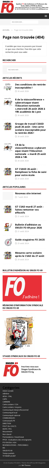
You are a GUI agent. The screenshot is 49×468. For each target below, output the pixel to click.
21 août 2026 (23, 178)
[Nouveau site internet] (8, 196)
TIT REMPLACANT (9, 456)
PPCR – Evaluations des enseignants (17, 440)
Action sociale (8, 391)
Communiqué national (11, 415)
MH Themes (26, 465)
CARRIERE (6, 402)
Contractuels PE (9, 421)
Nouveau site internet (28, 193)
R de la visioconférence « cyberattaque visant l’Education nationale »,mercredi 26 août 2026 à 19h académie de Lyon (30, 105)
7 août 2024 (23, 197)
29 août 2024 (23, 259)
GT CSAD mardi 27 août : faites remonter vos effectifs (29, 209)
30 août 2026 (23, 91)
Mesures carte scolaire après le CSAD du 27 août (29, 254)
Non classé (7, 434)
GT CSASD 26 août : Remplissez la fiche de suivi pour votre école (30, 172)
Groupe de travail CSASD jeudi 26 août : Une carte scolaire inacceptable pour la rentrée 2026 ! (30, 128)
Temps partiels (8, 453)
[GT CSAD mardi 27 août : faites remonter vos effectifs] (8, 209)
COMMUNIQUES (9, 418)
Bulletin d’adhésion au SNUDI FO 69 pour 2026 (28, 226)
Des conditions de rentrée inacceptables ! (30, 86)
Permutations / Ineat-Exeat (13, 437)
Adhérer (6, 393)
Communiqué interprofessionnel (15, 410)
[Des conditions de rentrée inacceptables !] (8, 87)
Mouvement (7, 431)
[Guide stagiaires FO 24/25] (8, 242)
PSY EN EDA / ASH (9, 442)
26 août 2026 (23, 136)
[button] (45, 16)
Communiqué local (10, 412)
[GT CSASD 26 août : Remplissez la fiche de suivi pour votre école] (8, 171)
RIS (4, 448)
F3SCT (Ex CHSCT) (9, 426)
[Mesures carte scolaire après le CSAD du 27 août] (8, 255)
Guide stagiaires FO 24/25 (30, 239)
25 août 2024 (23, 243)
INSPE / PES (7, 429)
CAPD (5, 399)
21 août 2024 (23, 216)
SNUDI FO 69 (7, 450)
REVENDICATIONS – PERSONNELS (15, 445)
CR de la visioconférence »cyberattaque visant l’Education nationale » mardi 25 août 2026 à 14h (30, 151)
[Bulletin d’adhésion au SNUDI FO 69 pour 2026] (8, 227)
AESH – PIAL (7, 396)
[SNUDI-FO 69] (24, 11)
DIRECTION (7, 423)
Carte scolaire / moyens (12, 407)
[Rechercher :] (24, 22)
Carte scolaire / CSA (10, 404)
